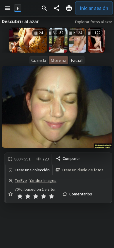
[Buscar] (44, 8)
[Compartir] (57, 8)
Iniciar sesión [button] (94, 8)
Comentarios (80, 194)
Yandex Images (43, 180)
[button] (7, 8)
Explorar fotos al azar (93, 21)
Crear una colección (32, 169)
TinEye (21, 180)
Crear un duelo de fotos (82, 169)
